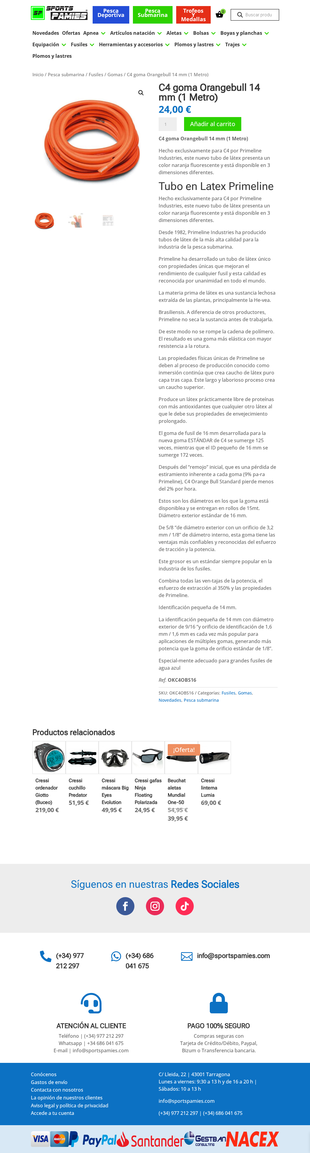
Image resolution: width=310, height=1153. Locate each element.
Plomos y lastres (198, 44)
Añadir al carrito (212, 124)
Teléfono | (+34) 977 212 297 (91, 1036)
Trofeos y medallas (193, 15)
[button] (141, 92)
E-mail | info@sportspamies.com (91, 1050)
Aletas (178, 33)
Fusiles (83, 44)
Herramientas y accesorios (135, 44)
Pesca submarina (153, 12)
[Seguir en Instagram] (155, 906)
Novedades (45, 33)
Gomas (115, 74)
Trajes (236, 44)
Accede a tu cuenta (52, 1114)
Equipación (50, 44)
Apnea (95, 33)
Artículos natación (136, 33)
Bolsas (205, 33)
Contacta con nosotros (57, 1091)
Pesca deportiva (110, 12)
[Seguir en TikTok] (185, 906)
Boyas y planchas (245, 33)
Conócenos (44, 1075)
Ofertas (71, 33)
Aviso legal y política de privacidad (69, 1106)
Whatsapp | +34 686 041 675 (91, 1043)
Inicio (38, 74)
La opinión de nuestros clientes (67, 1098)
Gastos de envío (49, 1083)
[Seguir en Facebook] (125, 906)
